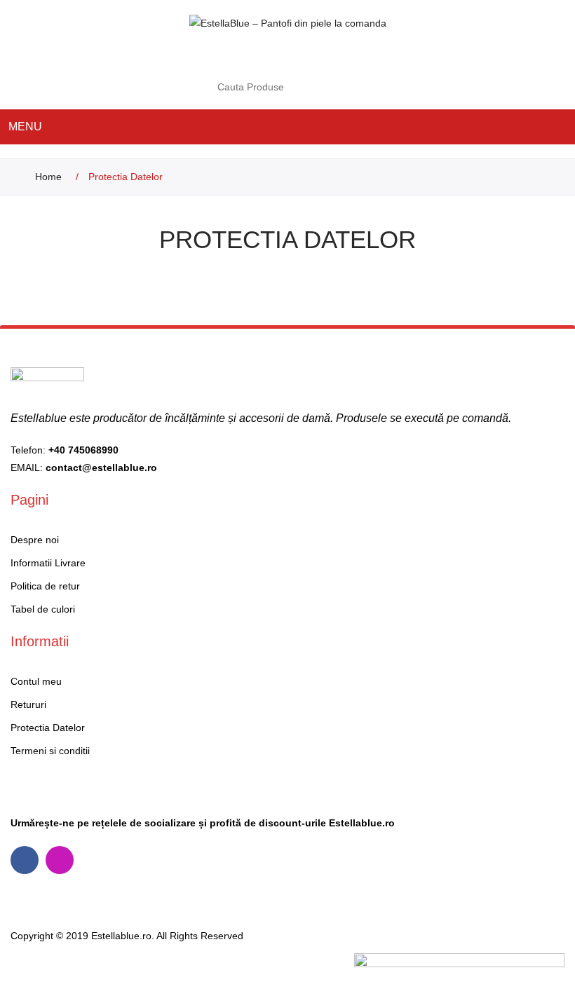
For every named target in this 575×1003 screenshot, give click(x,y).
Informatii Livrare (48, 562)
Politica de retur (45, 586)
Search (347, 87)
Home (48, 176)
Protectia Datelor (48, 727)
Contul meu (297, 55)
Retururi (28, 704)
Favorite (325, 55)
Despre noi (35, 539)
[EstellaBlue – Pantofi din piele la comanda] (287, 22)
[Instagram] (60, 860)
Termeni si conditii (50, 750)
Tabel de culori (43, 609)
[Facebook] (25, 860)
